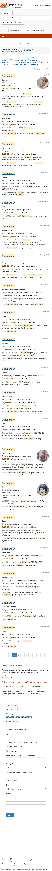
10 (21, 659)
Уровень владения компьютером (19, 772)
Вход (36, 5)
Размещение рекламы (30, 859)
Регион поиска (11, 705)
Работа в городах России (40, 869)
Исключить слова (12, 721)
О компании (33, 861)
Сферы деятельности (14, 714)
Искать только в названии (17, 730)
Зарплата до (10, 734)
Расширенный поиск (29, 27)
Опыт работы (11, 764)
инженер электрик (19, 64)
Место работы (11, 751)
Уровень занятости (13, 746)
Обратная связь (16, 859)
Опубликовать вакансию (34, 31)
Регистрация (45, 5)
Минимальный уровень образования (20, 756)
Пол (7, 785)
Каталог (18, 27)
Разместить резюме (16, 31)
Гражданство (11, 780)
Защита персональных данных (18, 861)
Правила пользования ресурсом (34, 864)
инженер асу (34, 64)
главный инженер (19, 60)
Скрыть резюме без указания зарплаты (22, 742)
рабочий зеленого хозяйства (26, 62)
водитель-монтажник (22, 58)
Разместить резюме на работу (21, 869)
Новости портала (7, 866)
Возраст (9, 793)
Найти (19, 22)
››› (30, 659)
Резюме (6, 13)
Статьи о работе (19, 866)
